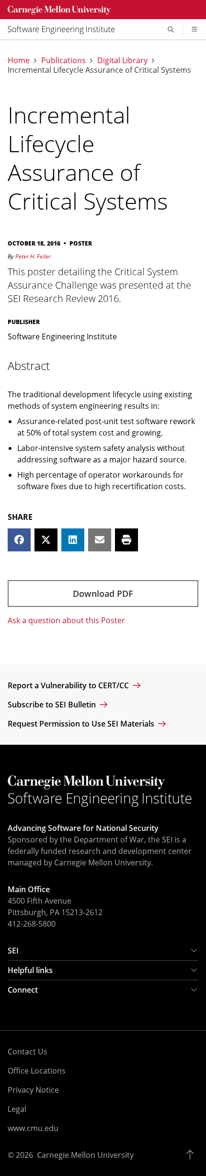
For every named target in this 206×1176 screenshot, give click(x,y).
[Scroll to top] (192, 1155)
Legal (17, 1109)
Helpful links (30, 970)
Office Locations (37, 1070)
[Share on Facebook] (19, 539)
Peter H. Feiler (33, 256)
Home (19, 60)
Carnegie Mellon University (85, 1155)
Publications (63, 60)
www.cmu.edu (33, 1128)
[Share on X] (45, 539)
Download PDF (103, 593)
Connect (23, 990)
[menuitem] (65, 29)
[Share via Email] (99, 539)
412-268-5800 (32, 923)
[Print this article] (126, 539)
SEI (13, 950)
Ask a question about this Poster (66, 620)
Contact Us (27, 1051)
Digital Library (122, 60)
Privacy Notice (33, 1090)
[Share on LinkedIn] (72, 539)
